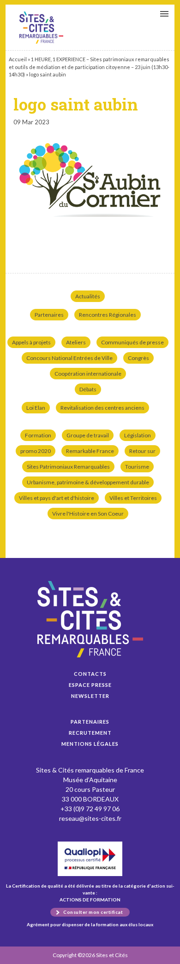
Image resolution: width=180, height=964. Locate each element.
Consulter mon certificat (93, 912)
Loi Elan (35, 407)
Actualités (87, 296)
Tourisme (137, 466)
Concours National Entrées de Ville (69, 357)
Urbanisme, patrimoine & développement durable (88, 482)
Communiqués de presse (132, 342)
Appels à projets (31, 342)
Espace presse (90, 685)
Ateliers (76, 342)
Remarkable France (90, 450)
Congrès (138, 357)
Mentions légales (90, 744)
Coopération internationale (87, 373)
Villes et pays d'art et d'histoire (56, 497)
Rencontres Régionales (107, 314)
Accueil (18, 59)
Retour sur (142, 450)
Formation (38, 435)
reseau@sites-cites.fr (90, 818)
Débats (87, 389)
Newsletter (90, 696)
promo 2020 (35, 450)
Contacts (90, 674)
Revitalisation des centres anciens (102, 407)
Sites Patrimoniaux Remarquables (68, 466)
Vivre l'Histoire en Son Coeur (88, 513)
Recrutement (90, 733)
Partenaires (49, 314)
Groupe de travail (87, 435)
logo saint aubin (41, 28)
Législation (137, 435)
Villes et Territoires (133, 497)
